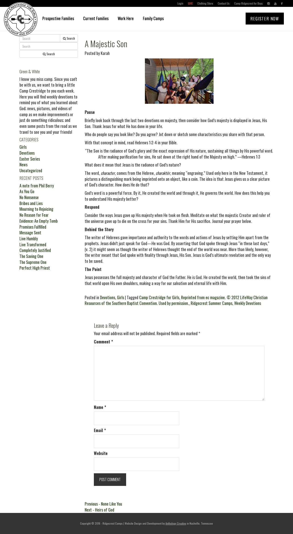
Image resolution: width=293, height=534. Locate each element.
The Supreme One (32, 262)
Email (100, 430)
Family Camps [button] (153, 18)
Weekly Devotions (247, 303)
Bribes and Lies (31, 203)
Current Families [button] (96, 18)
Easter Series (29, 159)
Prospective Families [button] (58, 18)
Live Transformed (32, 244)
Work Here (126, 18)
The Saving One (31, 256)
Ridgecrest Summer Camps (211, 303)
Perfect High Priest (34, 268)
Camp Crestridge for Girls (159, 297)
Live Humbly (28, 238)
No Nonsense (29, 197)
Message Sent (30, 233)
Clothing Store (205, 3)
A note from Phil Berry (36, 186)
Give (190, 3)
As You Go (26, 191)
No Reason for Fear (34, 215)
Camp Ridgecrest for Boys (248, 3)
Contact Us (224, 3)
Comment (103, 342)
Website (101, 453)
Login (180, 3)
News (23, 164)
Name (100, 407)
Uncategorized (30, 170)
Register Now (264, 19)
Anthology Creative (175, 523)
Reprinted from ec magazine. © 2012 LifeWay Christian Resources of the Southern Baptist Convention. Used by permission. (176, 300)
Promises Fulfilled (32, 227)
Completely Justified (35, 250)
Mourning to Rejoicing (36, 209)
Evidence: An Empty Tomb (38, 221)
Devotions (107, 297)
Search (70, 38)
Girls (120, 297)
